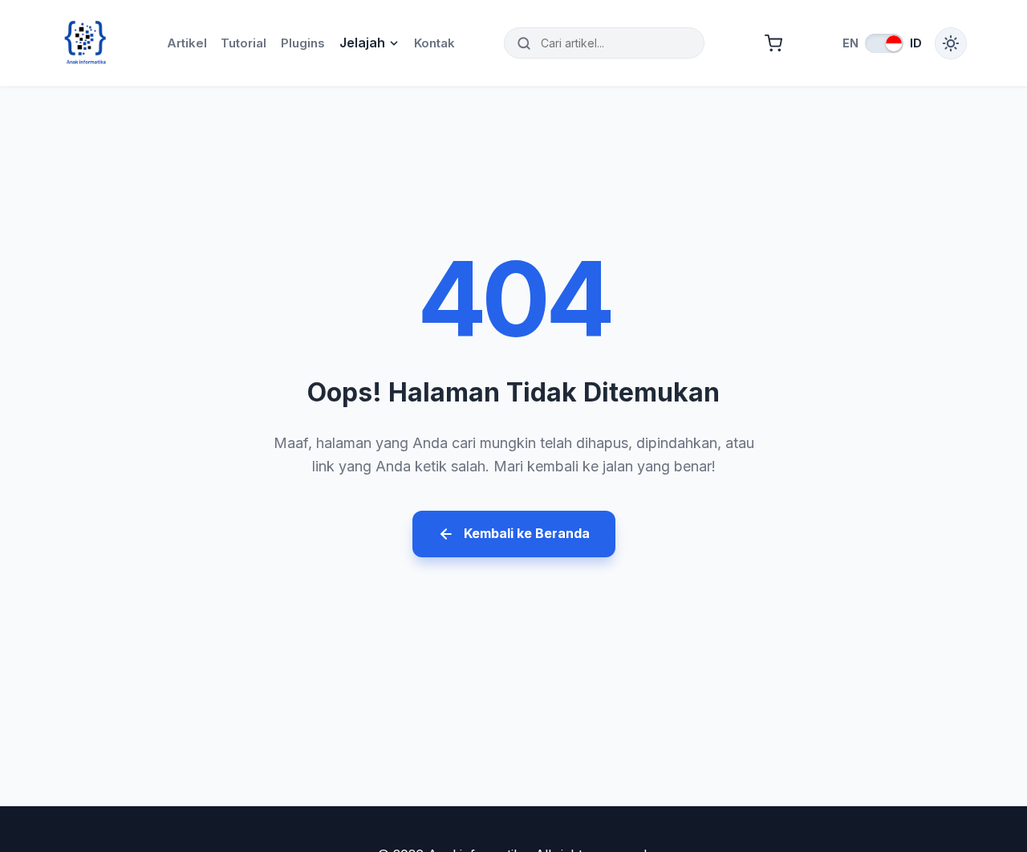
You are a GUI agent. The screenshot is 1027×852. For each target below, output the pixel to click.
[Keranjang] (773, 43)
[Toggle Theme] (951, 43)
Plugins (303, 43)
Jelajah (362, 43)
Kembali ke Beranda (527, 533)
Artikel (187, 43)
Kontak (434, 43)
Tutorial (243, 43)
